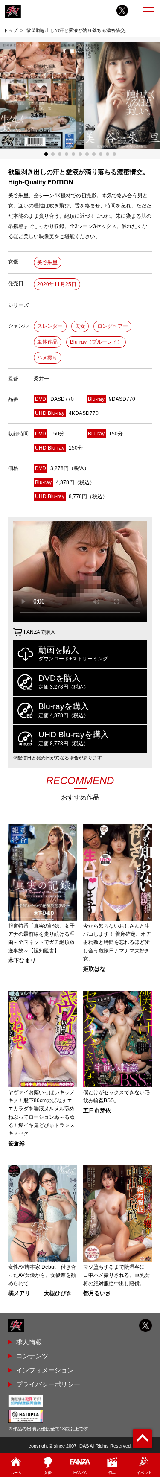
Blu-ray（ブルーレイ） (96, 342)
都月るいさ (97, 1293)
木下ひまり (22, 960)
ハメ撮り (47, 358)
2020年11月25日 (56, 284)
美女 (80, 326)
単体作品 (47, 342)
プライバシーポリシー (48, 1384)
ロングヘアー (112, 326)
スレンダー (50, 326)
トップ (10, 30)
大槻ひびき (58, 1293)
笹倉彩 (16, 1144)
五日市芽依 (97, 1111)
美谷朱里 (47, 263)
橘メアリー (22, 1293)
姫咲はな (94, 969)
